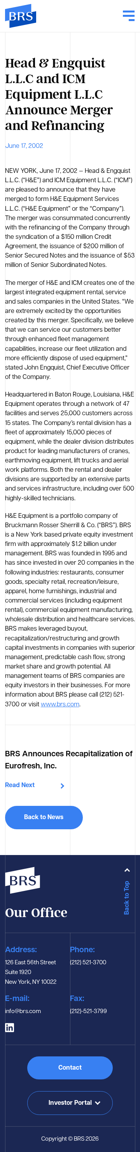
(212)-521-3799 (88, 1012)
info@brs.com (23, 1012)
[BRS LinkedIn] (9, 1027)
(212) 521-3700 (88, 963)
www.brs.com (60, 705)
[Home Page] (20, 16)
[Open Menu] (128, 16)
